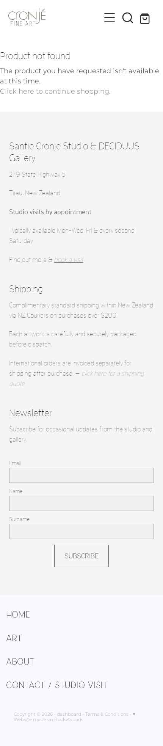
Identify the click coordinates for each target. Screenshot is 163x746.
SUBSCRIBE (81, 556)
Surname (19, 519)
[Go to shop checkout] (146, 17)
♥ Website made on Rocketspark (74, 717)
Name (15, 491)
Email (15, 463)
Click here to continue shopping (54, 91)
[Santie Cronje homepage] (54, 17)
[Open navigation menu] (109, 17)
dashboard (69, 714)
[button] (128, 17)
